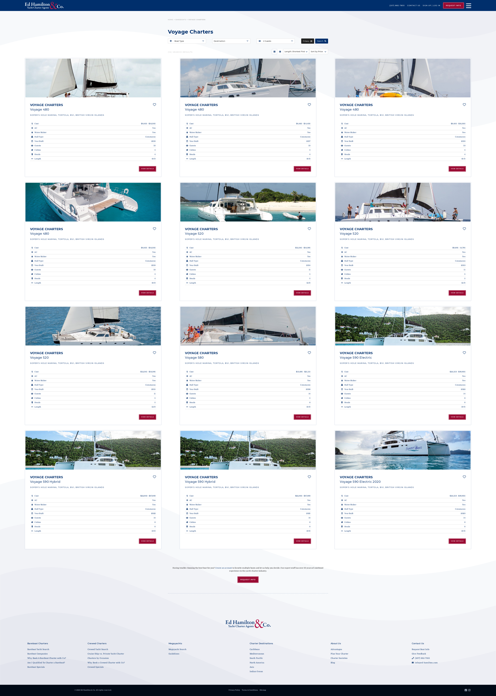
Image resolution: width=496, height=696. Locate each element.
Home (170, 20)
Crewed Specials (96, 667)
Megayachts (175, 643)
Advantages (336, 649)
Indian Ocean (256, 671)
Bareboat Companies (37, 654)
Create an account (223, 568)
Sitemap (263, 690)
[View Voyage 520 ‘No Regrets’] (248, 202)
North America (257, 663)
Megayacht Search (177, 649)
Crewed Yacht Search (98, 649)
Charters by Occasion (98, 658)
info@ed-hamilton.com (426, 663)
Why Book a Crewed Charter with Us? (106, 663)
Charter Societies (339, 658)
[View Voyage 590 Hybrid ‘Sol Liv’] (248, 450)
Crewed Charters (97, 643)
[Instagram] (469, 690)
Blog (333, 663)
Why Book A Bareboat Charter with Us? (46, 658)
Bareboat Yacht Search (38, 649)
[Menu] (467, 5)
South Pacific (256, 658)
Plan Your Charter (339, 654)
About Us (336, 643)
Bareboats (181, 20)
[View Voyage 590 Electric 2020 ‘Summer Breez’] (403, 450)
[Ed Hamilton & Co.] (71, 5)
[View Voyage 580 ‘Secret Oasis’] (248, 326)
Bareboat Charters (37, 643)
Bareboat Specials (36, 667)
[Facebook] (466, 690)
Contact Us (413, 5)
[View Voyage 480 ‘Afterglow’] (248, 78)
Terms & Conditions (250, 690)
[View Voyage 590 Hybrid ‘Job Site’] (93, 450)
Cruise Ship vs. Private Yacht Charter (106, 654)
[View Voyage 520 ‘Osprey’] (403, 202)
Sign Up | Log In (431, 5)
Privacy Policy (234, 690)
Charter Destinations (261, 643)
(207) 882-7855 (397, 5)
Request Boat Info (420, 649)
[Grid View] (274, 51)
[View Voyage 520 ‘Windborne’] (93, 326)
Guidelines (174, 654)
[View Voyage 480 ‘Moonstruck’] (93, 78)
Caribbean (255, 649)
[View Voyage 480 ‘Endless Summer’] (403, 78)
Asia (252, 667)
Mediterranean (257, 654)
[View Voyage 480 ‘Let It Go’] (93, 202)
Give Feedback (419, 654)
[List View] (280, 51)
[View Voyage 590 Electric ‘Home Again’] (403, 326)
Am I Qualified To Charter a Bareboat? (46, 663)
